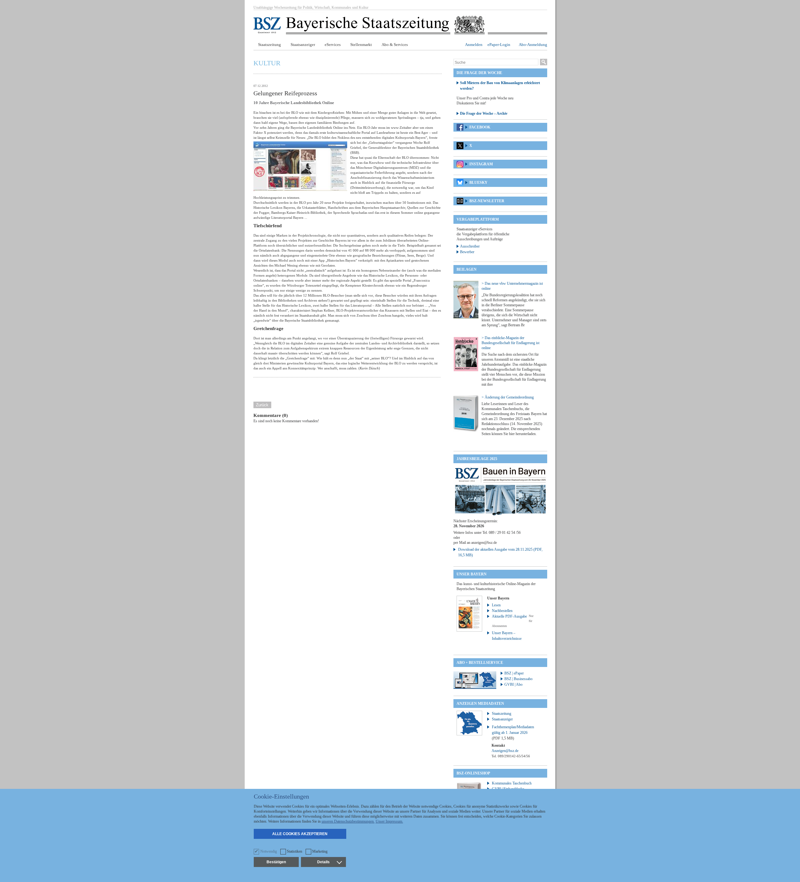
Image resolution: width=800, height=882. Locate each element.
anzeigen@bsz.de (484, 542)
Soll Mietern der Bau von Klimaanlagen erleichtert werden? (500, 86)
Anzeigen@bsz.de (505, 751)
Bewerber (467, 252)
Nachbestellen (502, 611)
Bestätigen (276, 862)
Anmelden (473, 44)
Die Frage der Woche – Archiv (484, 113)
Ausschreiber (470, 246)
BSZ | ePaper (514, 673)
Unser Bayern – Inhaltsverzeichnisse (507, 636)
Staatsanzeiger (303, 44)
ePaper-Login (499, 44)
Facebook (479, 127)
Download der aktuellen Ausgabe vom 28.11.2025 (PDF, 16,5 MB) (500, 552)
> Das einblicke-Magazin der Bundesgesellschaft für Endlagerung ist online (510, 343)
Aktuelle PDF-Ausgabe (509, 616)
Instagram (481, 164)
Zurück (262, 405)
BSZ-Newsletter (486, 201)
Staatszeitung (269, 44)
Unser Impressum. (389, 821)
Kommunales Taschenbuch (512, 783)
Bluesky (478, 182)
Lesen (496, 605)
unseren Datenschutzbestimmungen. (348, 821)
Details (323, 862)
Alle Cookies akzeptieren (300, 834)
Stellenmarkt (361, 44)
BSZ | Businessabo (518, 679)
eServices (333, 44)
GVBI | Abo (513, 684)
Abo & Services (395, 44)
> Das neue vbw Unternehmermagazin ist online (512, 286)
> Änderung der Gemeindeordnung (508, 397)
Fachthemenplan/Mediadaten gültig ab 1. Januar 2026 (513, 732)
